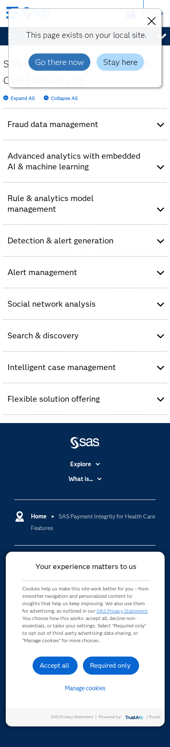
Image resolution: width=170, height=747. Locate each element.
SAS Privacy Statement (122, 611)
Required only (110, 665)
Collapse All (64, 98)
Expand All (23, 98)
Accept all (54, 665)
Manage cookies (85, 688)
